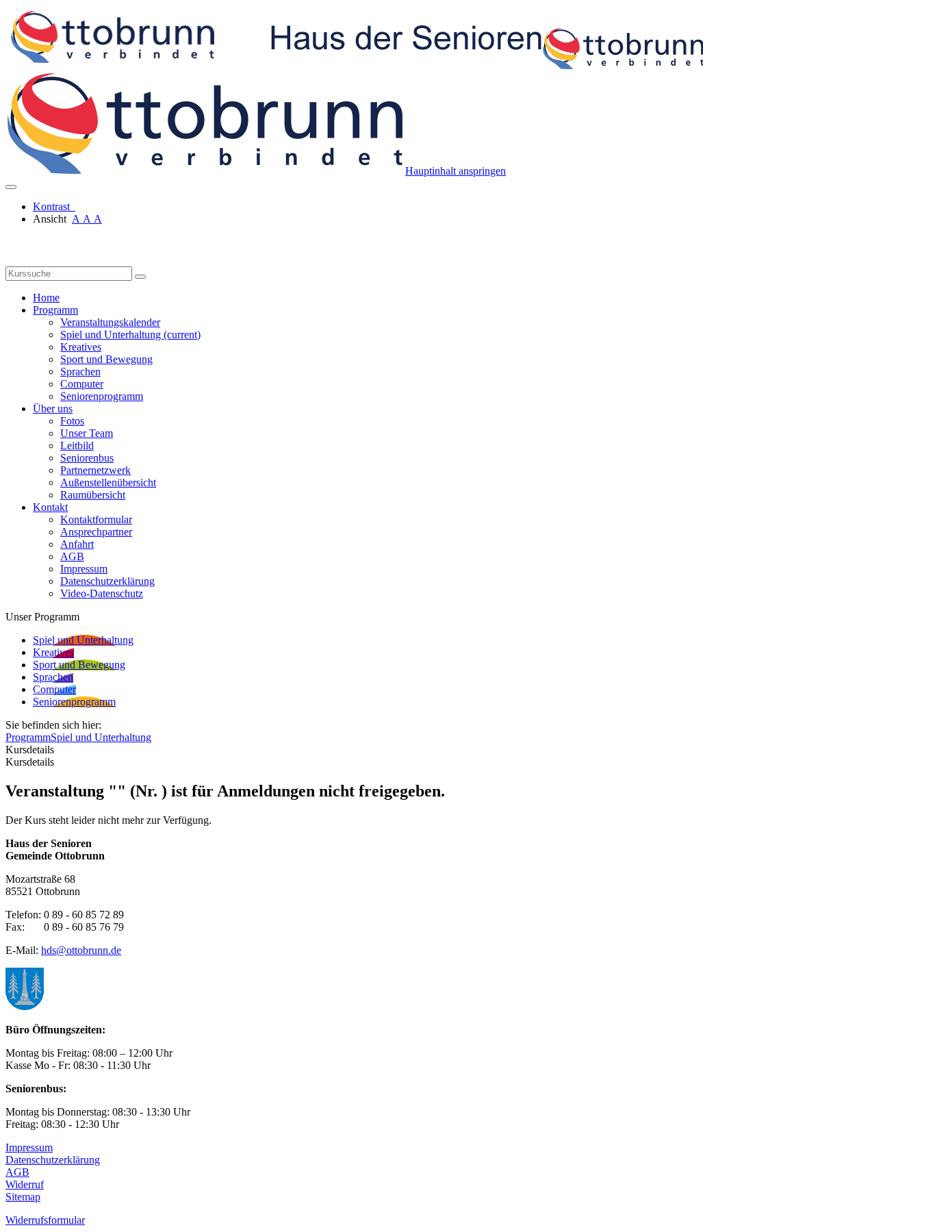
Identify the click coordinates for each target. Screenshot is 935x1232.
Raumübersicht (92, 495)
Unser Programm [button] (42, 617)
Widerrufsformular (45, 1220)
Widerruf (24, 1184)
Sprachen (80, 371)
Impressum (83, 569)
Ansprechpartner (96, 532)
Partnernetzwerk (95, 470)
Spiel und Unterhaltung (130, 334)
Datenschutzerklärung (107, 581)
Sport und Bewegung (106, 359)
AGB (72, 556)
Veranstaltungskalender (110, 322)
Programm (28, 737)
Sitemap (22, 1197)
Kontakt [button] (50, 507)
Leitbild (77, 445)
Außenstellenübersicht (108, 482)
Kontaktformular (96, 519)
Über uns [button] (53, 408)
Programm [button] (55, 310)
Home (46, 297)
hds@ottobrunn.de (81, 950)
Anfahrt (77, 544)
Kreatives (80, 347)
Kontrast (54, 206)
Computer (81, 384)
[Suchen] (140, 277)
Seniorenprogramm (101, 396)
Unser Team (86, 433)
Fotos (72, 421)
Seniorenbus (87, 458)
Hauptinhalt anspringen (455, 171)
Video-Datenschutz (101, 593)
